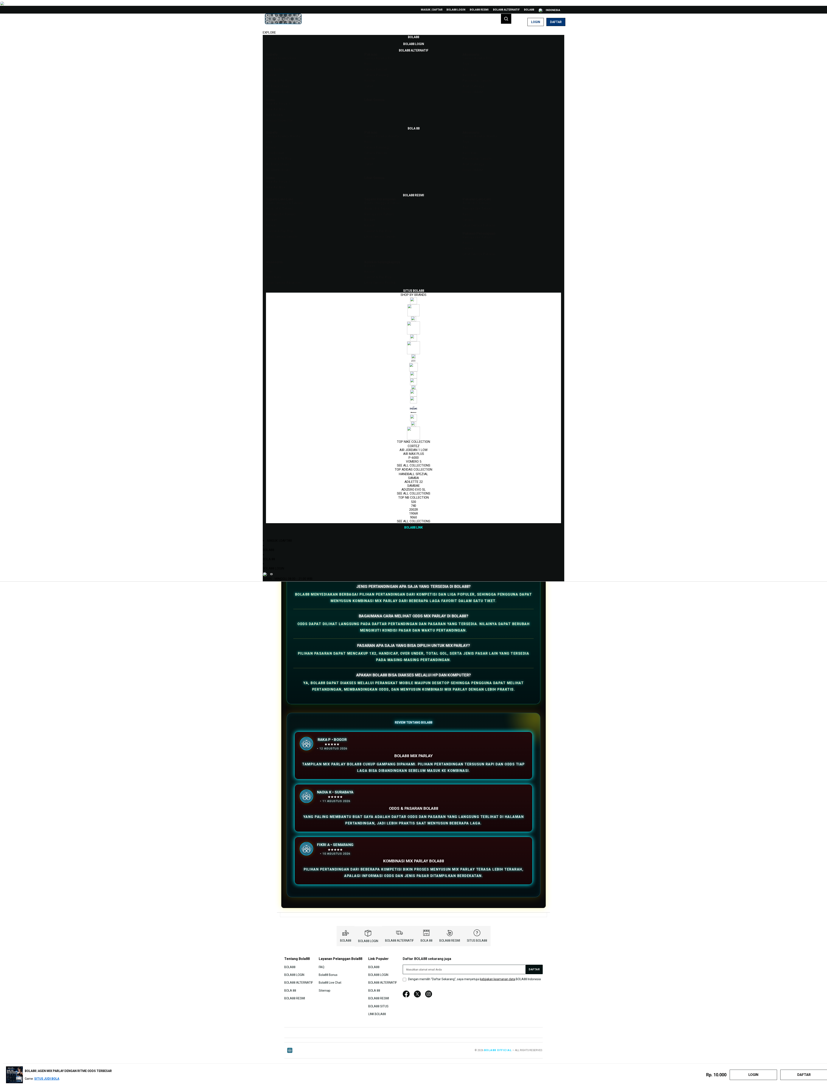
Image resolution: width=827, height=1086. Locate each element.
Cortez (414, 446)
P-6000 (414, 458)
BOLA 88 (269, 559)
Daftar (556, 22)
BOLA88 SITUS (378, 1006)
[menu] (413, 282)
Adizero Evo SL (413, 490)
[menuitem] (413, 37)
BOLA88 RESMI (479, 9)
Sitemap (324, 990)
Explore (269, 32)
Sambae (413, 486)
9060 (413, 517)
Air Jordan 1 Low (413, 450)
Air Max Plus (413, 454)
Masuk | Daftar (432, 9)
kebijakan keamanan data (497, 979)
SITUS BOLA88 (477, 940)
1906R (413, 513)
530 (413, 502)
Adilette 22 (413, 482)
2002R (413, 510)
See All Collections (413, 465)
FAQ (321, 967)
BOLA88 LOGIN (455, 9)
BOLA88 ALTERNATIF (506, 9)
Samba (413, 478)
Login (535, 22)
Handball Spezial (413, 474)
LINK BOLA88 (377, 1014)
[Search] (506, 19)
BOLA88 (529, 9)
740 (413, 506)
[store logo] (283, 22)
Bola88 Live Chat (330, 982)
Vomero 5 (413, 461)
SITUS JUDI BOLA (46, 1078)
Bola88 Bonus (328, 975)
